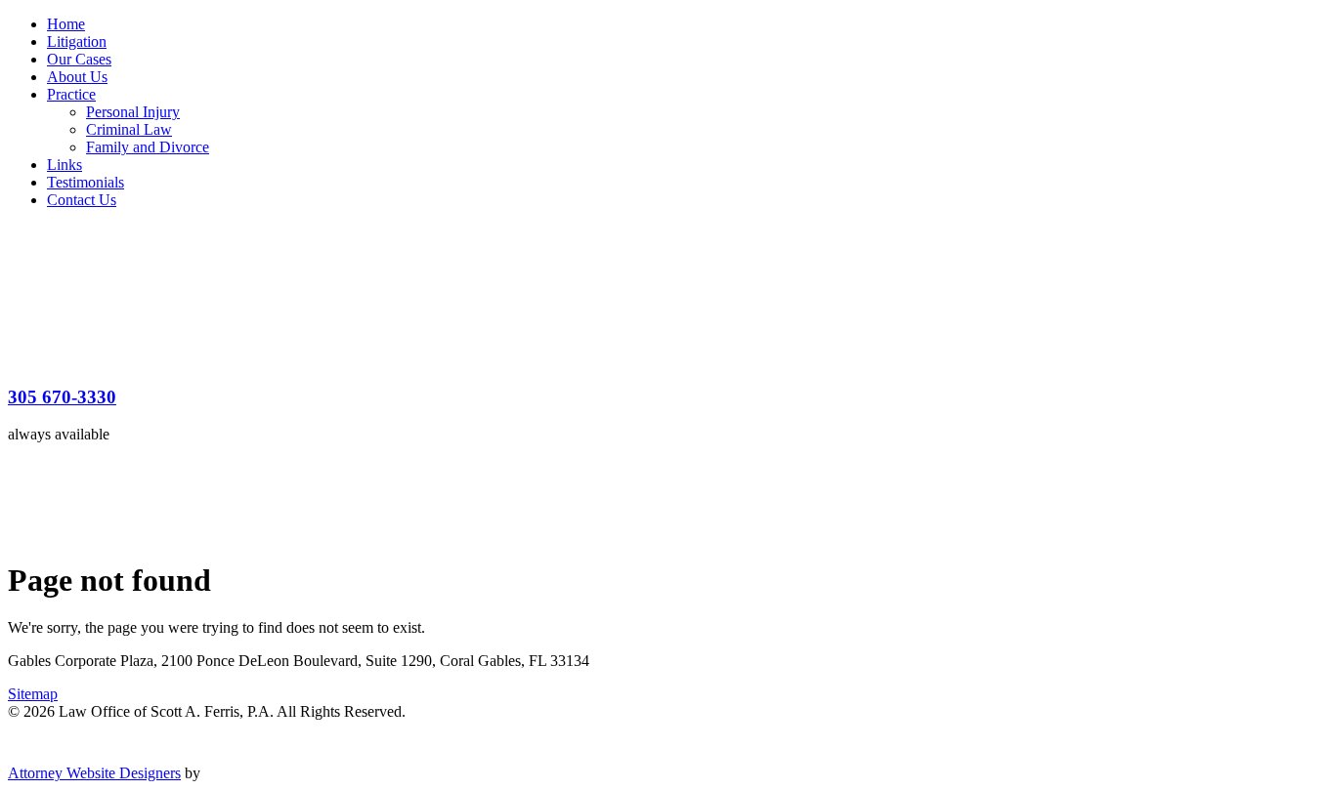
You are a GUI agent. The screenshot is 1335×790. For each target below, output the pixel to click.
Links (64, 164)
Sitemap (33, 694)
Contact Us (81, 199)
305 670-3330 (62, 397)
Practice (71, 94)
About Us (77, 76)
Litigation (77, 41)
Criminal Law (129, 129)
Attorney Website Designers (94, 773)
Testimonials (85, 182)
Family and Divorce (147, 147)
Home (66, 24)
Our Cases (79, 59)
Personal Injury (133, 112)
